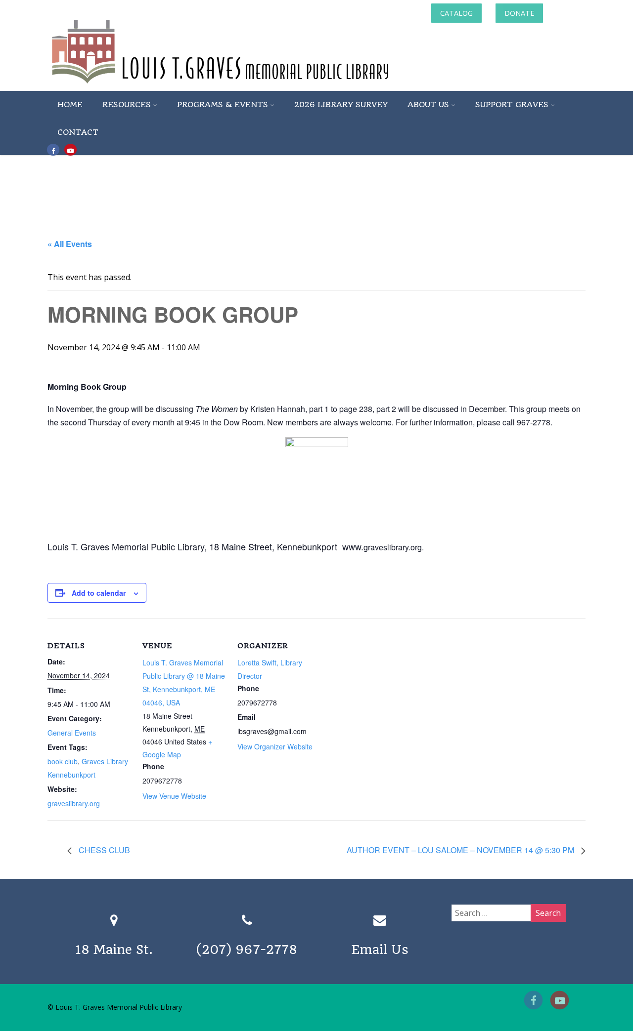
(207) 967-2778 (246, 949)
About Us (428, 104)
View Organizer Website (275, 746)
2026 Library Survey (341, 104)
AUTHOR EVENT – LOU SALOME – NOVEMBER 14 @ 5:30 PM (461, 850)
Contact (77, 132)
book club (62, 761)
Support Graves (511, 104)
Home (70, 104)
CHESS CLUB (103, 850)
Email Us (379, 949)
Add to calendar (99, 593)
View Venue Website (174, 796)
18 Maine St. (114, 949)
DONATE (519, 13)
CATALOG (456, 13)
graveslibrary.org (73, 803)
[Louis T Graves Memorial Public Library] (246, 85)
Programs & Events (222, 104)
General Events (71, 733)
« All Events (69, 243)
